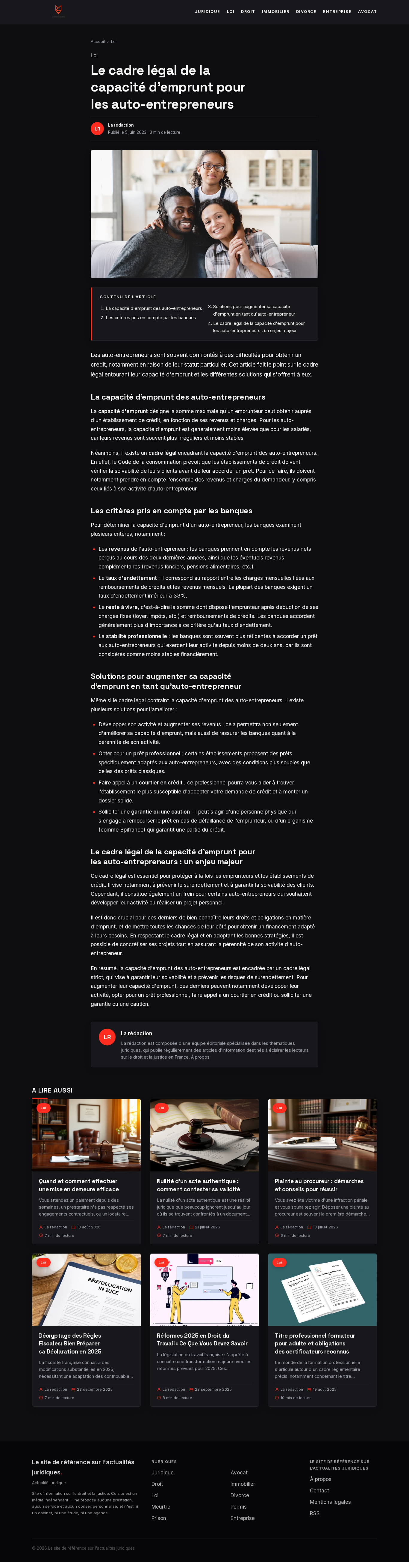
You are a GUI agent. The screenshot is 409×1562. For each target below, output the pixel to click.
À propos (200, 1057)
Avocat (367, 11)
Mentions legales (330, 1502)
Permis (239, 1507)
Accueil (98, 41)
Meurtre (161, 1507)
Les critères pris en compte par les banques (151, 317)
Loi (231, 11)
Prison (159, 1518)
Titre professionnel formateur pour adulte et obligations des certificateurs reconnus (315, 1343)
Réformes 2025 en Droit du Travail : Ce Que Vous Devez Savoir (202, 1339)
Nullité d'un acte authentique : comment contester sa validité (198, 1185)
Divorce (306, 11)
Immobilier (276, 11)
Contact (319, 1491)
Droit (248, 11)
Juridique (207, 11)
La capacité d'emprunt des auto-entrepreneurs (154, 308)
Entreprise (337, 11)
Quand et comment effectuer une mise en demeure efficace (79, 1185)
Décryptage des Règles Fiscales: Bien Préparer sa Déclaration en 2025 (70, 1343)
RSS (315, 1513)
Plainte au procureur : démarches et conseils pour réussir (319, 1185)
